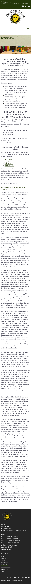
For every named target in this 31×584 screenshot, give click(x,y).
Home (3, 556)
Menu (2, 571)
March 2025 (8, 160)
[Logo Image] (15, 17)
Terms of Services (17, 580)
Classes (3, 560)
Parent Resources (6, 567)
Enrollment (4, 562)
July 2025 (7, 162)
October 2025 (9, 163)
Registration (4, 565)
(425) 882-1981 (7, 2)
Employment (4, 569)
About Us (3, 558)
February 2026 (9, 165)
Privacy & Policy (5, 580)
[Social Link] (23, 6)
